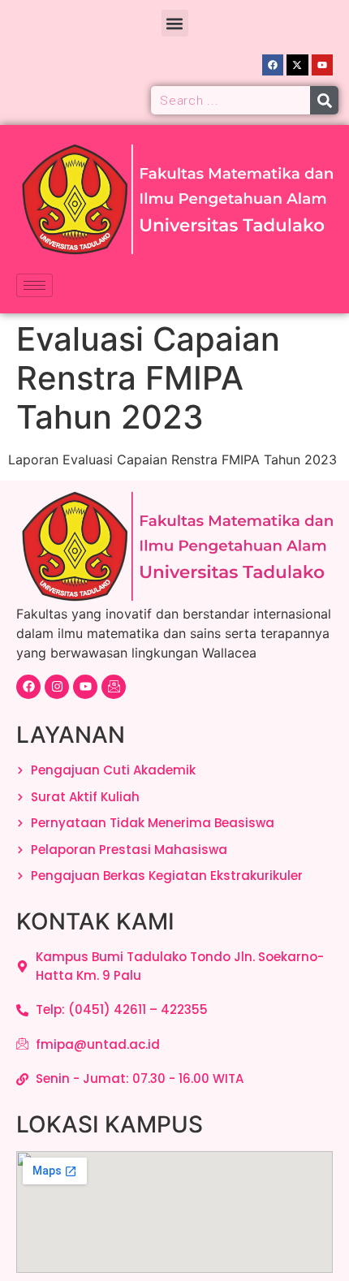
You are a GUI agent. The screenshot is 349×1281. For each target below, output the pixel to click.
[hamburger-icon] (34, 285)
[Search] (324, 100)
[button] (175, 23)
